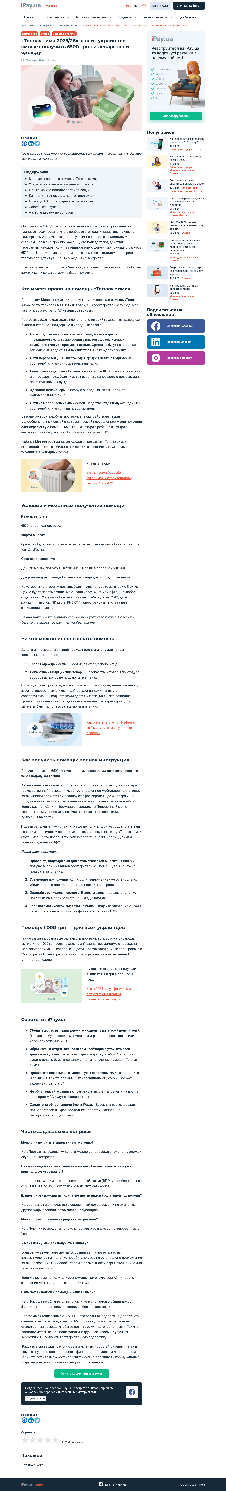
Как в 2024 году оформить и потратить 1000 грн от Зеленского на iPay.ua (108, 994)
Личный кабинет (189, 5)
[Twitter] (37, 143)
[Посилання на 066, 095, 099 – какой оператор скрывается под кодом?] (157, 227)
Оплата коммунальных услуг (81, 1373)
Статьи (45, 33)
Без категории (189, 187)
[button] (144, 5)
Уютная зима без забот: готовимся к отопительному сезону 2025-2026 (109, 478)
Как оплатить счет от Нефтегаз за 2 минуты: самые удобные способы (111, 727)
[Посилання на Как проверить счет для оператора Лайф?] (157, 290)
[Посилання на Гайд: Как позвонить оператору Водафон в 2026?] (157, 185)
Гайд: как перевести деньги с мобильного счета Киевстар (187, 201)
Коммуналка (56, 17)
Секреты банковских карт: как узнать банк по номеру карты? (186, 271)
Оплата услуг (160, 5)
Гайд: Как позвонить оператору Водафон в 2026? (187, 182)
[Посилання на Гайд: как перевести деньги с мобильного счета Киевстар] (157, 203)
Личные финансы (154, 17)
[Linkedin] (31, 143)
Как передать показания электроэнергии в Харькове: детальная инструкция (185, 245)
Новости (29, 17)
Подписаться (35, 1398)
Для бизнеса (187, 17)
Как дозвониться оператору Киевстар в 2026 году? (187, 140)
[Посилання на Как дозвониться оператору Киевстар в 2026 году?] (157, 144)
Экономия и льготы (64, 33)
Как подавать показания (184, 257)
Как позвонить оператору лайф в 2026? (185, 158)
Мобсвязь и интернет (91, 17)
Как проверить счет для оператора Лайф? (184, 287)
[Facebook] (24, 143)
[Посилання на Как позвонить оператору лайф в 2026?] (157, 161)
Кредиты (124, 17)
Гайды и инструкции (181, 149)
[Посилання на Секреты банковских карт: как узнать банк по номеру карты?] (157, 272)
